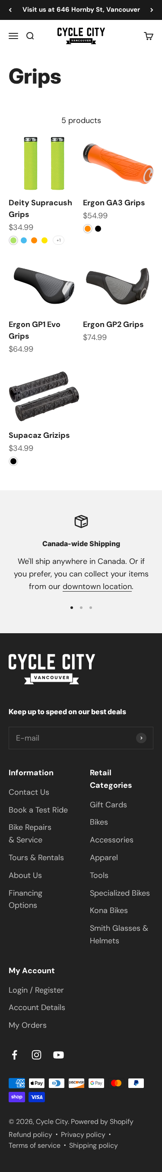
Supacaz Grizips (39, 435)
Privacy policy (83, 1134)
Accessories (111, 840)
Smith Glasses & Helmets (119, 934)
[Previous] (10, 10)
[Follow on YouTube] (58, 1055)
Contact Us (29, 792)
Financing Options (25, 899)
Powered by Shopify (102, 1121)
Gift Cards (108, 805)
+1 (58, 240)
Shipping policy (93, 1145)
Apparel (104, 857)
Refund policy (30, 1134)
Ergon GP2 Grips (113, 324)
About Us (25, 875)
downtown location (97, 586)
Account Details (37, 1007)
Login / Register (36, 990)
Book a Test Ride (38, 810)
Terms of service (34, 1145)
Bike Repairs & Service (30, 833)
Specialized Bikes (120, 893)
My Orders (28, 1025)
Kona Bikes (109, 910)
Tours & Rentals (36, 857)
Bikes (99, 822)
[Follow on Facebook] (14, 1055)
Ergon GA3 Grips (114, 202)
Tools (99, 875)
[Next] (151, 10)
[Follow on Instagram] (36, 1055)
